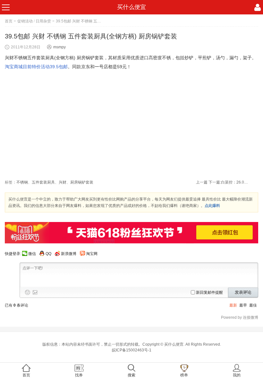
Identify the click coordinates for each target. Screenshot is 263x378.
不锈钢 (22, 182)
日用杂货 (43, 21)
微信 (32, 253)
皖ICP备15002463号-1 (131, 350)
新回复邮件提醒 (209, 292)
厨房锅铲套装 (81, 182)
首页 (9, 21)
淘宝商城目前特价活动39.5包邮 (36, 66)
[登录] (257, 7)
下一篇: (229, 182)
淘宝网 (92, 253)
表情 (27, 292)
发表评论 (243, 292)
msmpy (59, 47)
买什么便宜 (131, 7)
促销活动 (25, 21)
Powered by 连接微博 (239, 317)
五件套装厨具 (43, 182)
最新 (233, 305)
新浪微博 (68, 253)
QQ (48, 253)
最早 (243, 305)
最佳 (253, 305)
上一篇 (202, 182)
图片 (35, 292)
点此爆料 (212, 205)
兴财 (62, 182)
